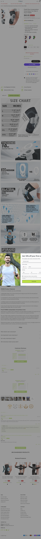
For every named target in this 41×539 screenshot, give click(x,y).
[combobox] (24, 267)
